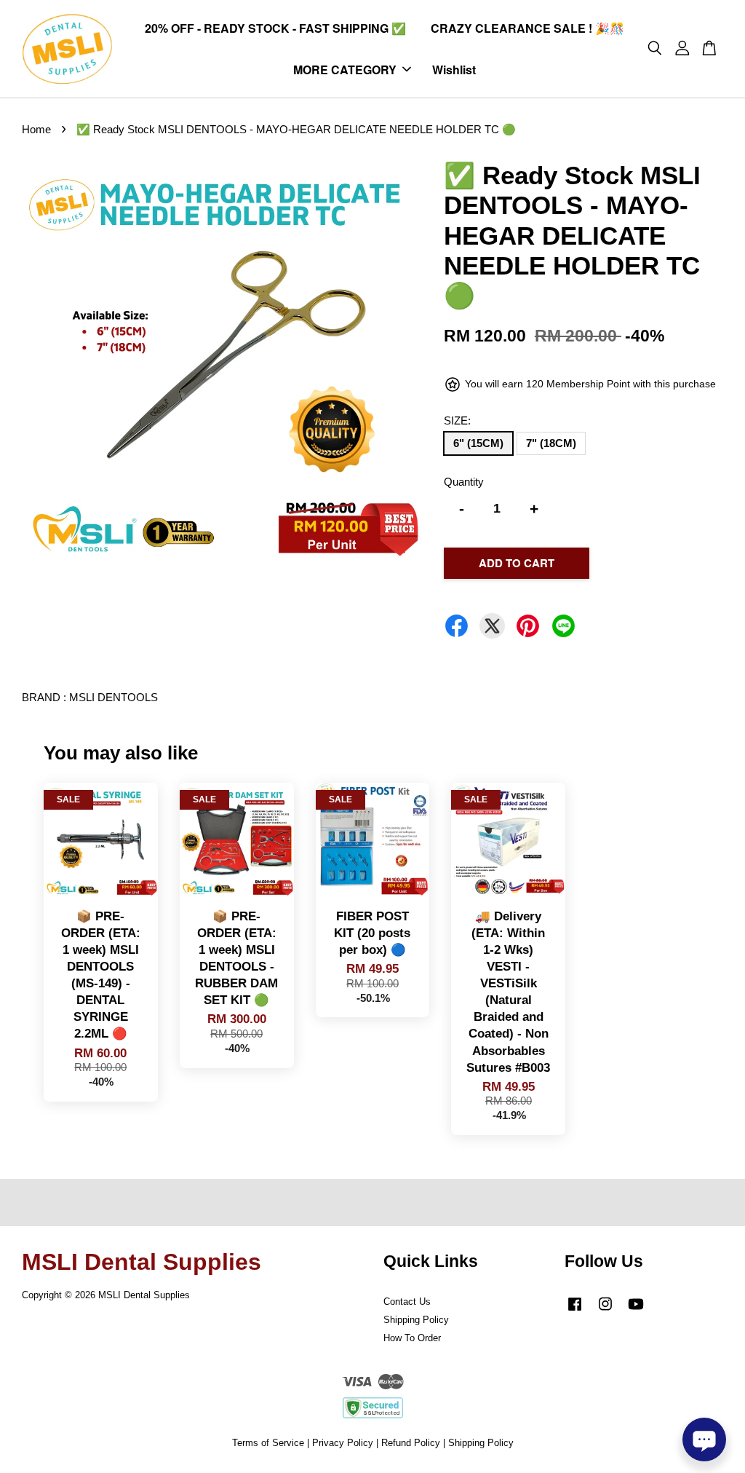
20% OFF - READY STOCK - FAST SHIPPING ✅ (275, 28)
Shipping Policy (416, 1319)
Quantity (464, 481)
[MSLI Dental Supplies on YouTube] (636, 1311)
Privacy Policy (342, 1442)
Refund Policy (410, 1442)
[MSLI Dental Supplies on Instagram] (605, 1311)
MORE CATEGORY (345, 69)
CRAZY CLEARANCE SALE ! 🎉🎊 (527, 28)
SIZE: (457, 420)
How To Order (412, 1337)
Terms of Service (268, 1442)
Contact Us (407, 1301)
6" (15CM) (478, 443)
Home (36, 129)
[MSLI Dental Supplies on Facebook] (575, 1311)
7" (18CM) (551, 443)
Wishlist (454, 69)
